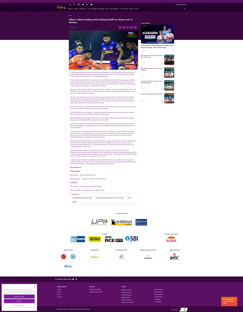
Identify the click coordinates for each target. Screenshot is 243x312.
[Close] (35, 287)
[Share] (173, 51)
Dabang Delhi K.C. (127, 295)
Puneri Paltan (158, 292)
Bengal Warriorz (126, 292)
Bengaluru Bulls (126, 290)
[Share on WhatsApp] (131, 27)
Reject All (19, 301)
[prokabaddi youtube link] (91, 4)
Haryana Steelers (127, 300)
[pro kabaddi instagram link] (78, 4)
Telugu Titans (158, 297)
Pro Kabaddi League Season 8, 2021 (82, 198)
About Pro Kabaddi (95, 289)
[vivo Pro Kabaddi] (61, 7)
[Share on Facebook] (123, 27)
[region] (19, 297)
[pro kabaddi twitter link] (74, 5)
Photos (59, 292)
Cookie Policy (86, 309)
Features (143, 50)
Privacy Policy (78, 309)
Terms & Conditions (69, 309)
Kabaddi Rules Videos (96, 292)
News (58, 294)
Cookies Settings (19, 305)
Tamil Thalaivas (159, 294)
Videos (59, 289)
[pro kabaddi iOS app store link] (83, 4)
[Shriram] (99, 222)
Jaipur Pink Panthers (128, 302)
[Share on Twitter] (127, 27)
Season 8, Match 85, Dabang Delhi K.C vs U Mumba (109, 198)
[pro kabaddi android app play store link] (87, 4)
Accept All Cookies (19, 296)
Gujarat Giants (126, 297)
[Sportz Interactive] (183, 309)
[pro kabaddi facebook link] (70, 4)
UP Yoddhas (158, 302)
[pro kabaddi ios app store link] (74, 279)
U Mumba (157, 299)
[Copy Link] (135, 27)
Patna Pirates (158, 289)
